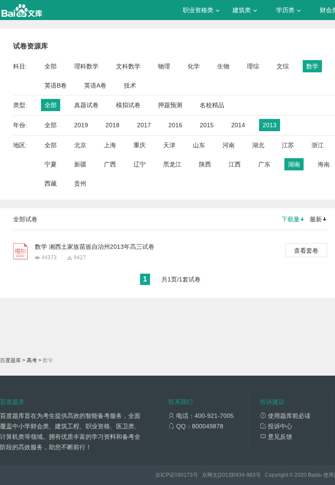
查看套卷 (306, 250)
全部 (50, 66)
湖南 (294, 164)
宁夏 (50, 164)
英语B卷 (55, 85)
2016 (175, 125)
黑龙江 (172, 164)
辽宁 (139, 164)
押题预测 (170, 105)
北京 (80, 145)
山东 (199, 145)
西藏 (50, 183)
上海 (110, 145)
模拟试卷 (128, 105)
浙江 (317, 145)
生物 (223, 66)
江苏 (288, 145)
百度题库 (10, 360)
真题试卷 (86, 105)
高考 (32, 360)
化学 (194, 66)
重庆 (139, 145)
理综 (253, 66)
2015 (207, 125)
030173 (183, 475)
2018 (113, 125)
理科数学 (86, 66)
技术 (130, 85)
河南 (228, 145)
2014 (238, 125)
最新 (316, 219)
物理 (164, 66)
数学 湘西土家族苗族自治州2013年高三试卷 (94, 246)
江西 (235, 164)
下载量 (290, 219)
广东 (264, 164)
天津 (169, 145)
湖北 (258, 145)
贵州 (80, 183)
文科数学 (128, 66)
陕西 (205, 164)
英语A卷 (95, 85)
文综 (283, 66)
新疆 (80, 164)
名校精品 (212, 105)
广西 (110, 164)
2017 (144, 125)
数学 (312, 66)
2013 (270, 125)
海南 (324, 164)
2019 (81, 125)
